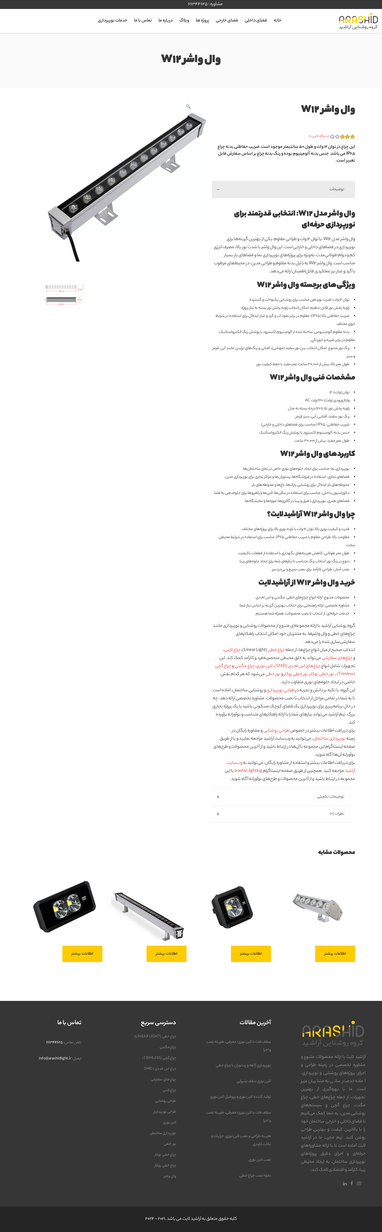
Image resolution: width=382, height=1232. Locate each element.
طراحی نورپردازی (281, 690)
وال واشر (170, 1176)
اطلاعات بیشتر (335, 954)
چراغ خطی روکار (165, 1166)
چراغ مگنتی (245, 666)
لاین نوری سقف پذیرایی (253, 1081)
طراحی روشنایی (276, 731)
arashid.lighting (248, 771)
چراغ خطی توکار (165, 1155)
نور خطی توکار (322, 674)
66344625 (198, 4)
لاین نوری (264, 666)
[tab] (283, 189)
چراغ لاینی (232, 650)
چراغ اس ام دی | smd (160, 1069)
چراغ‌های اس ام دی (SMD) (298, 666)
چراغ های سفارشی (163, 1080)
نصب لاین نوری (260, 1160)
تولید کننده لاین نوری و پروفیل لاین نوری (240, 1097)
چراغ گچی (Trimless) (159, 1058)
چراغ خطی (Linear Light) (155, 1037)
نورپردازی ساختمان (329, 739)
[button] (188, 107)
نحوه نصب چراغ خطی (255, 1176)
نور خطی (273, 674)
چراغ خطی (276, 650)
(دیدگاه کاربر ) (319, 136)
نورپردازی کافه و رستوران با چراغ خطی (243, 1065)
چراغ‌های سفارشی (337, 658)
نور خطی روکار (296, 674)
